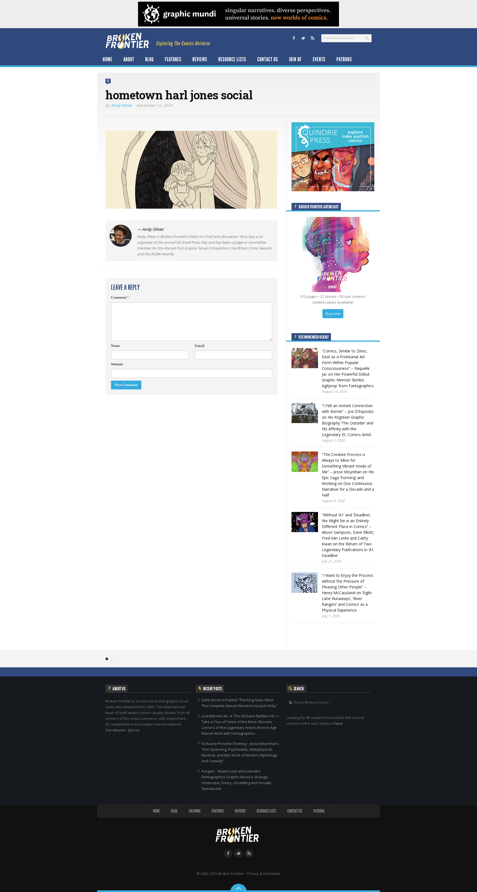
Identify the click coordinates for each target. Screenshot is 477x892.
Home (107, 59)
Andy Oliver (121, 105)
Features (173, 59)
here (339, 723)
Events (319, 59)
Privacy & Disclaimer (263, 873)
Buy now (333, 313)
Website (117, 364)
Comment (120, 297)
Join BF (295, 59)
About (128, 59)
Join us (133, 730)
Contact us (267, 59)
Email (200, 346)
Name (115, 346)
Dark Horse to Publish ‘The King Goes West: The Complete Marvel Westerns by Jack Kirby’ (239, 702)
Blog (149, 59)
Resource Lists (232, 59)
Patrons (344, 59)
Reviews (199, 59)
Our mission (115, 730)
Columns (194, 811)
